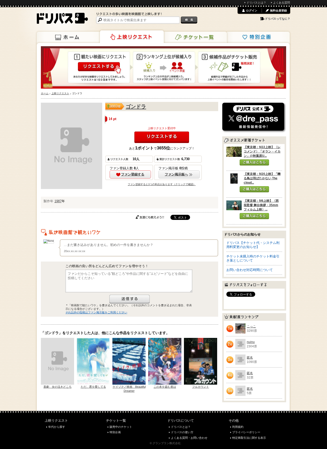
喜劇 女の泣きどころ (57, 386)
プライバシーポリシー (246, 432)
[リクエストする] (161, 137)
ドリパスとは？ (256, 2)
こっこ (251, 326)
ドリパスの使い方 (182, 432)
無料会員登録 (278, 10)
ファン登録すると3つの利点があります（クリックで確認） (162, 184)
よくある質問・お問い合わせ (189, 437)
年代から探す (56, 426)
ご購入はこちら (254, 162)
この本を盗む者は (165, 386)
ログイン (251, 10)
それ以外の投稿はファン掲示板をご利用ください (96, 312)
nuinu (251, 342)
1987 (58, 201)
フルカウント (200, 386)
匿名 (250, 357)
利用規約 (237, 426)
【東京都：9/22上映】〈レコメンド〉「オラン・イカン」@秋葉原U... (262, 151)
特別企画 (258, 37)
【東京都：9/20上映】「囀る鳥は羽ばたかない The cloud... (262, 178)
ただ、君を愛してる (93, 386)
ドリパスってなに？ (277, 18)
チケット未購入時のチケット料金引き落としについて (252, 258)
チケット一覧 (195, 37)
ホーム (69, 37)
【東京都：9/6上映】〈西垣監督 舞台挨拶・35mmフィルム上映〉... (261, 205)
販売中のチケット (121, 426)
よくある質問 (281, 2)
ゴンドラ (136, 106)
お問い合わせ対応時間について (249, 270)
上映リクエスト (132, 37)
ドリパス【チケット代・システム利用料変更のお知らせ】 (252, 245)
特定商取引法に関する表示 (249, 437)
